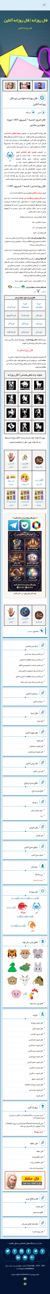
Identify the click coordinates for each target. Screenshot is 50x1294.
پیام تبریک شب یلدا (36, 1168)
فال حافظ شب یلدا (36, 1162)
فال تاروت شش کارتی (35, 1062)
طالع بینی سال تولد (36, 1003)
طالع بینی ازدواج (25, 465)
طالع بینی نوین (38, 1212)
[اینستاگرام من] (21, 1251)
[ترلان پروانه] (25, 86)
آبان (34, 291)
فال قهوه (40, 740)
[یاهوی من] (42, 1251)
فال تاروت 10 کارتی (11, 503)
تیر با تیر (39, 315)
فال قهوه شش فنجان (35, 752)
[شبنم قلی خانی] (10, 86)
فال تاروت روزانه (39, 503)
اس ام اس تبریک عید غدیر (33, 654)
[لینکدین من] (18, 1257)
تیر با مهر (39, 323)
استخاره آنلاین (38, 701)
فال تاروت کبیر (37, 1028)
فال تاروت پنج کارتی (36, 1056)
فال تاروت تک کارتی (36, 1039)
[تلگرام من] (35, 1251)
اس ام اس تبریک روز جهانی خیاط (32, 682)
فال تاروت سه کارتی (36, 1045)
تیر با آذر (11, 323)
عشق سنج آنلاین (37, 855)
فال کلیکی (39, 835)
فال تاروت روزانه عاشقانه (34, 1084)
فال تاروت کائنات (25, 503)
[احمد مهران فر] (40, 86)
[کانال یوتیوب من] (25, 1257)
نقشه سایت (15, 1274)
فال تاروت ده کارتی (36, 1073)
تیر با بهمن (25, 332)
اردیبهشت (17, 287)
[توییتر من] (7, 1251)
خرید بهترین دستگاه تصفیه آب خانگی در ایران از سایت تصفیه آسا (27, 1116)
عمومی (30, 631)
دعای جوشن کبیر (37, 810)
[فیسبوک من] (28, 1251)
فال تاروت (39, 1095)
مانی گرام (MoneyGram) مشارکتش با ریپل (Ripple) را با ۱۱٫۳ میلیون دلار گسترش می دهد (25, 1124)
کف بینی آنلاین (11, 465)
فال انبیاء (39, 484)
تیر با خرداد (11, 307)
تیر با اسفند (11, 332)
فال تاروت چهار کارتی (35, 1051)
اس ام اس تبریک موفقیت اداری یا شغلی (29, 676)
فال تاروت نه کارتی (36, 1067)
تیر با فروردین (39, 305)
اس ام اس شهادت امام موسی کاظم (31, 665)
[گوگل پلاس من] (32, 1257)
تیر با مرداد (25, 315)
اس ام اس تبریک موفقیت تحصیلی (31, 659)
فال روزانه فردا (37, 1231)
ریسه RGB (39, 874)
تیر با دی (39, 332)
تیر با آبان (25, 323)
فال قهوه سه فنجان (36, 746)
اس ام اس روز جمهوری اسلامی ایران (30, 671)
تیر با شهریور (11, 315)
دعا (42, 816)
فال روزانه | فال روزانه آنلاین (25, 20)
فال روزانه (13, 374)
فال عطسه (39, 1206)
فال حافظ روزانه (11, 482)
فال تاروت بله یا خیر (36, 1090)
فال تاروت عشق (37, 1079)
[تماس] (14, 1251)
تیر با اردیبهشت (25, 305)
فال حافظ (40, 1151)
